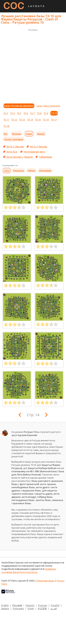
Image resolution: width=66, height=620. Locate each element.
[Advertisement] (33, 65)
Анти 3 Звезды (38, 146)
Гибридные (45, 156)
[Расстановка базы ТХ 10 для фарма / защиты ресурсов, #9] (17, 385)
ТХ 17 (54, 119)
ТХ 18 (6, 126)
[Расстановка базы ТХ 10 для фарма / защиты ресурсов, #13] (17, 307)
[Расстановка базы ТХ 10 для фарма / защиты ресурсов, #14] (49, 268)
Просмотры (18, 170)
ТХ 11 (6, 119)
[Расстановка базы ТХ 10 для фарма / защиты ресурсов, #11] (17, 346)
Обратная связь (45, 580)
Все (5, 133)
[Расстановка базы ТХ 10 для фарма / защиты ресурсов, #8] (49, 385)
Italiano (5, 608)
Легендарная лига (34, 151)
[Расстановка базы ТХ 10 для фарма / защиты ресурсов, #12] (49, 307)
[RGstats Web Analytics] (8, 592)
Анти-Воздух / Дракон (20, 156)
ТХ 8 (39, 113)
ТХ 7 (32, 113)
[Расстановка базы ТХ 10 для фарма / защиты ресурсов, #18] (49, 190)
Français (42, 605)
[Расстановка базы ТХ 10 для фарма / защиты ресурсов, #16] (49, 229)
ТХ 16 (46, 119)
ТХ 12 (14, 119)
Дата (6, 170)
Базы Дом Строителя (48, 105)
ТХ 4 (12, 113)
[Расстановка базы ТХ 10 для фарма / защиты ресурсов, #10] (49, 346)
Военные (16, 133)
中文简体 (42, 608)
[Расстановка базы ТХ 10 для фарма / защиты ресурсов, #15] (17, 268)
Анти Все (12, 151)
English (5, 605)
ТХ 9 (46, 113)
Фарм (29, 133)
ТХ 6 (26, 113)
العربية (54, 608)
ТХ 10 (54, 113)
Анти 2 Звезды (15, 146)
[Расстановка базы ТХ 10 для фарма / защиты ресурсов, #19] (17, 190)
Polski (31, 608)
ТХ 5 (19, 113)
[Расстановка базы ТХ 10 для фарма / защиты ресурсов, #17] (17, 229)
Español (55, 605)
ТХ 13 (22, 119)
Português (18, 608)
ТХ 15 (38, 119)
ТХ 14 (30, 119)
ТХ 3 (6, 113)
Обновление (45, 170)
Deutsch (30, 605)
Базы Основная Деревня (19, 105)
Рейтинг (31, 170)
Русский (17, 605)
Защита (41, 133)
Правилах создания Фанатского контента (28, 570)
